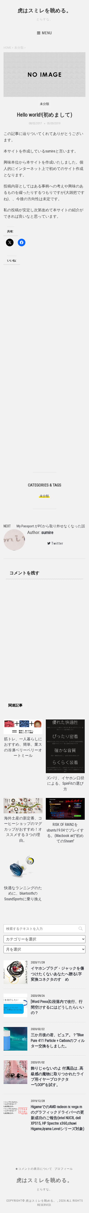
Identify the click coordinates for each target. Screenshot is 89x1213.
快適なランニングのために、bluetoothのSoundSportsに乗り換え (23, 893)
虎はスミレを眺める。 (44, 10)
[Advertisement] (44, 329)
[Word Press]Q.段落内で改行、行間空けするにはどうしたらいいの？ (57, 1007)
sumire (47, 532)
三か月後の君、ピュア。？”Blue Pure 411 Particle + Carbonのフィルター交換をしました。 (58, 1040)
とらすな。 (44, 1189)
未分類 (44, 496)
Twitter (57, 543)
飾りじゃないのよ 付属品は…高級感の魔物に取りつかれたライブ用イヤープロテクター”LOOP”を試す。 (57, 1076)
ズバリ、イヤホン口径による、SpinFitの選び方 (65, 783)
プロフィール (63, 1168)
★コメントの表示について (33, 1168)
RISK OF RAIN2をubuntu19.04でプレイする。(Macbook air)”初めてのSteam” (65, 833)
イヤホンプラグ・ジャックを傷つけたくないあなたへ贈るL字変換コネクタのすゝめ (57, 974)
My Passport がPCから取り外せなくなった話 (51, 526)
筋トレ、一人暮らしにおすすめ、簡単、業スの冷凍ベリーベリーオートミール (23, 747)
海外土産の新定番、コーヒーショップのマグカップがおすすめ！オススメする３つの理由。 (23, 829)
